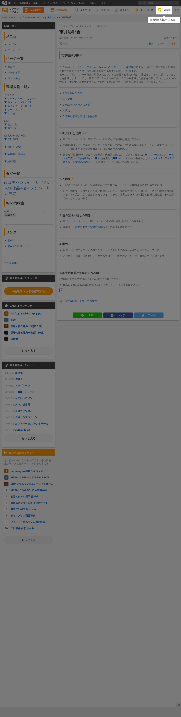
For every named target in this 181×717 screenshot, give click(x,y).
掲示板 (167, 10)
